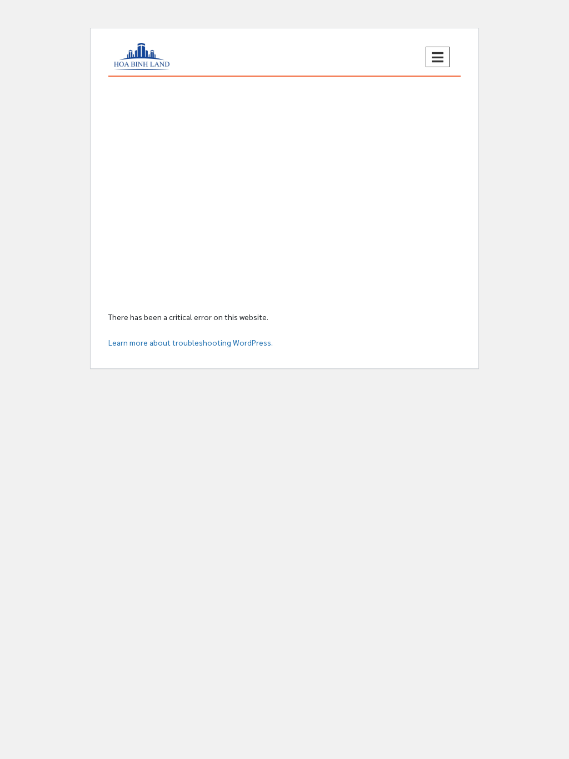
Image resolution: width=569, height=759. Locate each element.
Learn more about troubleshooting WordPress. (190, 342)
